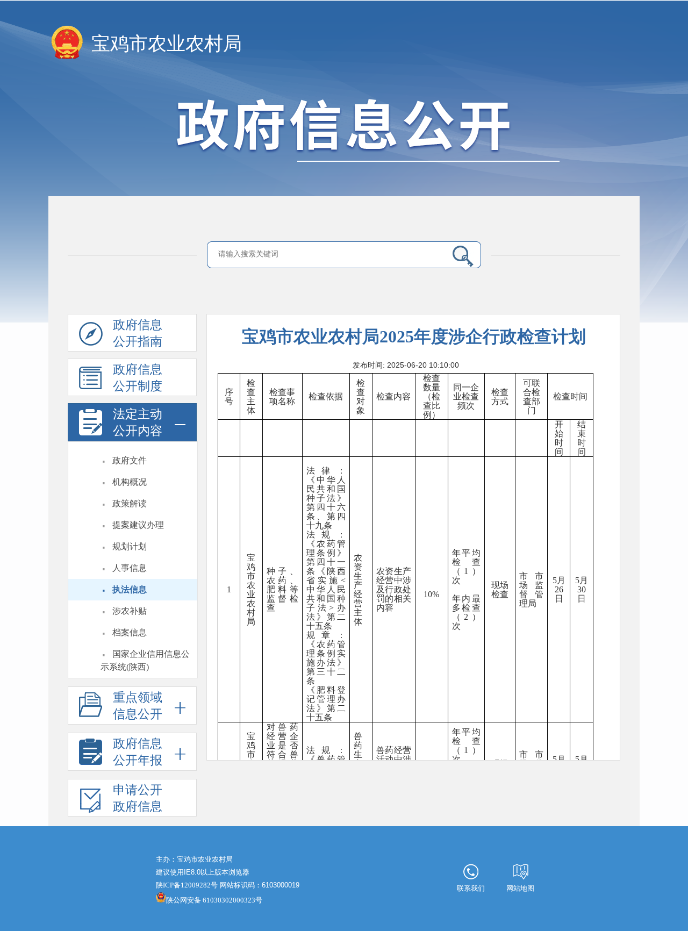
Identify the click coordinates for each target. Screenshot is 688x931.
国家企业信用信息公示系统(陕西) (145, 660)
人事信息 (129, 567)
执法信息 (129, 589)
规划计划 (129, 546)
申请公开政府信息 (137, 798)
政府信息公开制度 (137, 378)
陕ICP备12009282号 (187, 885)
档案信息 (129, 632)
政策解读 (129, 503)
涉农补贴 (129, 610)
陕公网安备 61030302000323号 (214, 900)
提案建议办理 (138, 524)
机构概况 (129, 481)
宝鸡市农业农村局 (166, 43)
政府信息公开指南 (137, 333)
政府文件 (129, 460)
